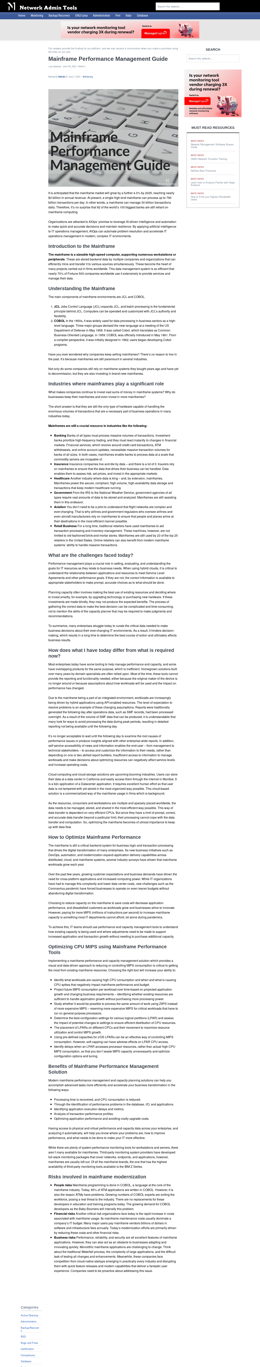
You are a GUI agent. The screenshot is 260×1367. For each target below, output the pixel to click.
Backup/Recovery (30, 1329)
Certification (27, 1349)
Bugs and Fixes (29, 1343)
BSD (23, 1336)
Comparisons (28, 1355)
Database (26, 1361)
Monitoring (88, 76)
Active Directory (29, 1315)
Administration (29, 1321)
